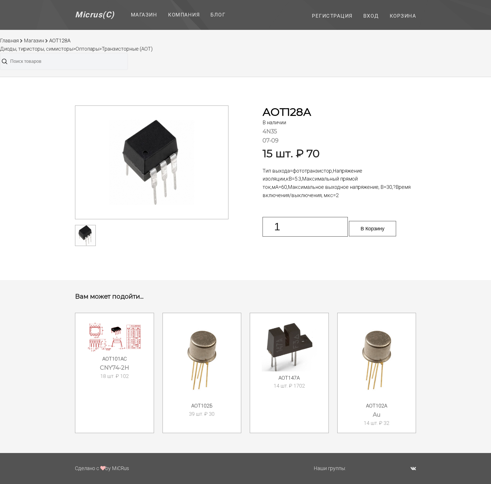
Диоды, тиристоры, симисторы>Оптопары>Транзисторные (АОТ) (76, 49)
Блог (218, 15)
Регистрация (332, 16)
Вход (371, 16)
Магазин (144, 15)
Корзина (403, 16)
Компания (184, 15)
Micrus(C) (95, 14)
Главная (9, 41)
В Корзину (372, 228)
